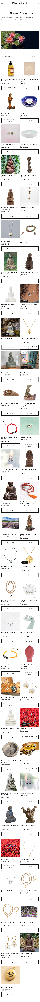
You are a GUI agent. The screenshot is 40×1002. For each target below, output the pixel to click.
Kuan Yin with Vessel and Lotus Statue (9, 112)
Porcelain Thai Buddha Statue (8, 305)
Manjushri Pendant (7, 566)
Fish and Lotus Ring (26, 437)
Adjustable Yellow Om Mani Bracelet (9, 665)
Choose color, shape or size (10, 88)
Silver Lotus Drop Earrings (9, 469)
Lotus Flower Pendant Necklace (7, 891)
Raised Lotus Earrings (27, 793)
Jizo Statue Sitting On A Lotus (29, 272)
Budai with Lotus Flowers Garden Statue (27, 826)
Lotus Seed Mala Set (7, 923)
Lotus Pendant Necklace (8, 697)
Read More (20, 25)
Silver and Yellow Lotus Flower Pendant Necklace (10, 240)
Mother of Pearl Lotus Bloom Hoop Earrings (9, 954)
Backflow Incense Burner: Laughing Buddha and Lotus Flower (29, 405)
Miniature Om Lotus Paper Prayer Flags (28, 371)
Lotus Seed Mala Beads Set (28, 890)
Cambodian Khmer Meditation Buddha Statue (9, 339)
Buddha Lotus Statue (26, 953)
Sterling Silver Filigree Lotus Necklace (28, 305)
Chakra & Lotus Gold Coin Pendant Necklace (28, 567)
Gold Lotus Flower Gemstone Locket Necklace (29, 339)
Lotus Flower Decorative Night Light (29, 80)
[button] (2, 3)
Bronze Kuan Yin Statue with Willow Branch (28, 176)
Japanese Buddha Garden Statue (9, 826)
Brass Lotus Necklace (26, 728)
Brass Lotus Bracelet (7, 859)
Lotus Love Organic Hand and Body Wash (10, 80)
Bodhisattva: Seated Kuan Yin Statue (28, 470)
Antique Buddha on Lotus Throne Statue (9, 502)
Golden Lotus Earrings (27, 697)
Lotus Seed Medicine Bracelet (29, 240)
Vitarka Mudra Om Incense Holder (28, 534)
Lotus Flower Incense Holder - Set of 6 (29, 601)
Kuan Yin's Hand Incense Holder (27, 633)
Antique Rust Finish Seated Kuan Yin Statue (9, 273)
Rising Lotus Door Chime (27, 208)
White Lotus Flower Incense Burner (28, 112)
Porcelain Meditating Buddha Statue (10, 729)
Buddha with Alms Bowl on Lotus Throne (9, 371)
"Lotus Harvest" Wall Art (8, 534)
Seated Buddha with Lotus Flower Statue (9, 794)
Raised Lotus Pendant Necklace (8, 633)
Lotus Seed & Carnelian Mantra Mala (8, 601)
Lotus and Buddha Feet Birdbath (8, 761)
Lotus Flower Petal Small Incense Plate (27, 665)
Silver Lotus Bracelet (26, 761)
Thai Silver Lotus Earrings (9, 144)
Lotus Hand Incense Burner (9, 403)
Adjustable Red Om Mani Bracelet (9, 437)
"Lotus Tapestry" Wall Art (27, 923)
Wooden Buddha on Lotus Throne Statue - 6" (9, 208)
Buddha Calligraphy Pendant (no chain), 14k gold (10, 986)
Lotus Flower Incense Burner (28, 144)
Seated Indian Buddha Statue (8, 176)
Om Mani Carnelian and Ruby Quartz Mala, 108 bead (29, 502)
